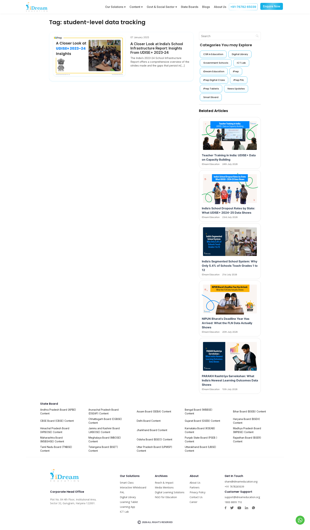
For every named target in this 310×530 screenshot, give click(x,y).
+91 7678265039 (234, 486)
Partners (194, 487)
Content (135, 7)
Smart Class (127, 482)
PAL (122, 492)
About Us (220, 7)
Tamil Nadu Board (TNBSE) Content (56, 448)
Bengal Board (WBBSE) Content (198, 411)
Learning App (127, 506)
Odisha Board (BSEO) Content (154, 439)
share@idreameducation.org (241, 481)
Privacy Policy (197, 492)
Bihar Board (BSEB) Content (249, 411)
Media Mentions (164, 487)
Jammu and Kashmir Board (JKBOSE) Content (104, 430)
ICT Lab (124, 511)
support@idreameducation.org (242, 497)
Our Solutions (114, 7)
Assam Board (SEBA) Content (154, 411)
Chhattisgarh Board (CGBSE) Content (105, 420)
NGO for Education (166, 497)
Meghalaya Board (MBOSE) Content (104, 439)
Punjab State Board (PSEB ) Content (201, 439)
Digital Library (128, 497)
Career (193, 502)
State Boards (189, 7)
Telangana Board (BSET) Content (103, 448)
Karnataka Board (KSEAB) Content (200, 430)
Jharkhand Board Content (152, 430)
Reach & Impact (164, 482)
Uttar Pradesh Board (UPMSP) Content (154, 448)
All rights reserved (160, 522)
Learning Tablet (129, 502)
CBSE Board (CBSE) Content (57, 420)
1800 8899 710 (233, 502)
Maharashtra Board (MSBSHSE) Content (52, 439)
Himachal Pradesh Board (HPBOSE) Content (54, 430)
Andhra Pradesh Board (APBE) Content (58, 411)
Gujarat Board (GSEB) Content (202, 420)
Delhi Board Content (149, 420)
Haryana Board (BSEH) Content (246, 420)
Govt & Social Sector (161, 7)
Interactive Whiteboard (133, 487)
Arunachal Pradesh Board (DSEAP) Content (103, 411)
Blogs (206, 7)
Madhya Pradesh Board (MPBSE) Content (247, 430)
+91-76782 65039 (243, 7)
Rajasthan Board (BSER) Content (247, 439)
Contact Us (196, 497)
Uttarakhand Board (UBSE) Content (200, 448)
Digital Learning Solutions (169, 492)
